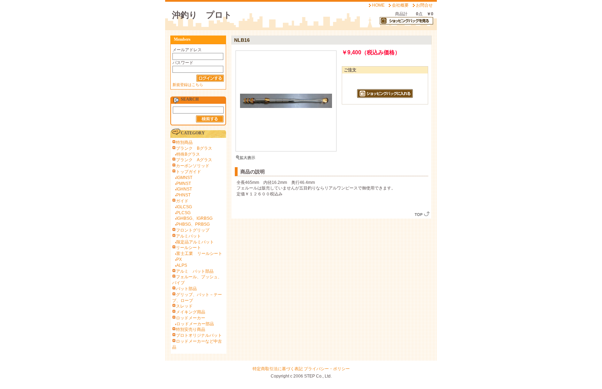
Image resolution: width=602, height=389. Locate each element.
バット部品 (186, 288)
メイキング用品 (190, 312)
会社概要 (400, 5)
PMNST (183, 183)
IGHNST (184, 189)
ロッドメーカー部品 (195, 323)
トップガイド (188, 171)
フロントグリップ (192, 230)
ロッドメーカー (190, 318)
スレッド (184, 306)
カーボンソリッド (192, 165)
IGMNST (184, 177)
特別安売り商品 (190, 329)
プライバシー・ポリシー (327, 368)
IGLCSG (184, 206)
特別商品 (184, 142)
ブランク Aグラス (194, 159)
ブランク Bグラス (194, 148)
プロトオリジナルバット (199, 335)
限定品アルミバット (195, 242)
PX (179, 259)
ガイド (182, 201)
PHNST (183, 195)
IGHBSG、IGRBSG (194, 218)
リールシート (188, 247)
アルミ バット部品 (195, 271)
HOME (378, 5)
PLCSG (183, 212)
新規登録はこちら (187, 85)
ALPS (181, 265)
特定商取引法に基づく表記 (278, 368)
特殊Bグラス (188, 154)
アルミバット (188, 236)
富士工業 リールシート (199, 253)
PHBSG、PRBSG (193, 224)
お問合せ (424, 5)
